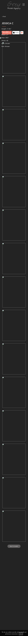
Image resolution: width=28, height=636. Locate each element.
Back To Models (14, 546)
